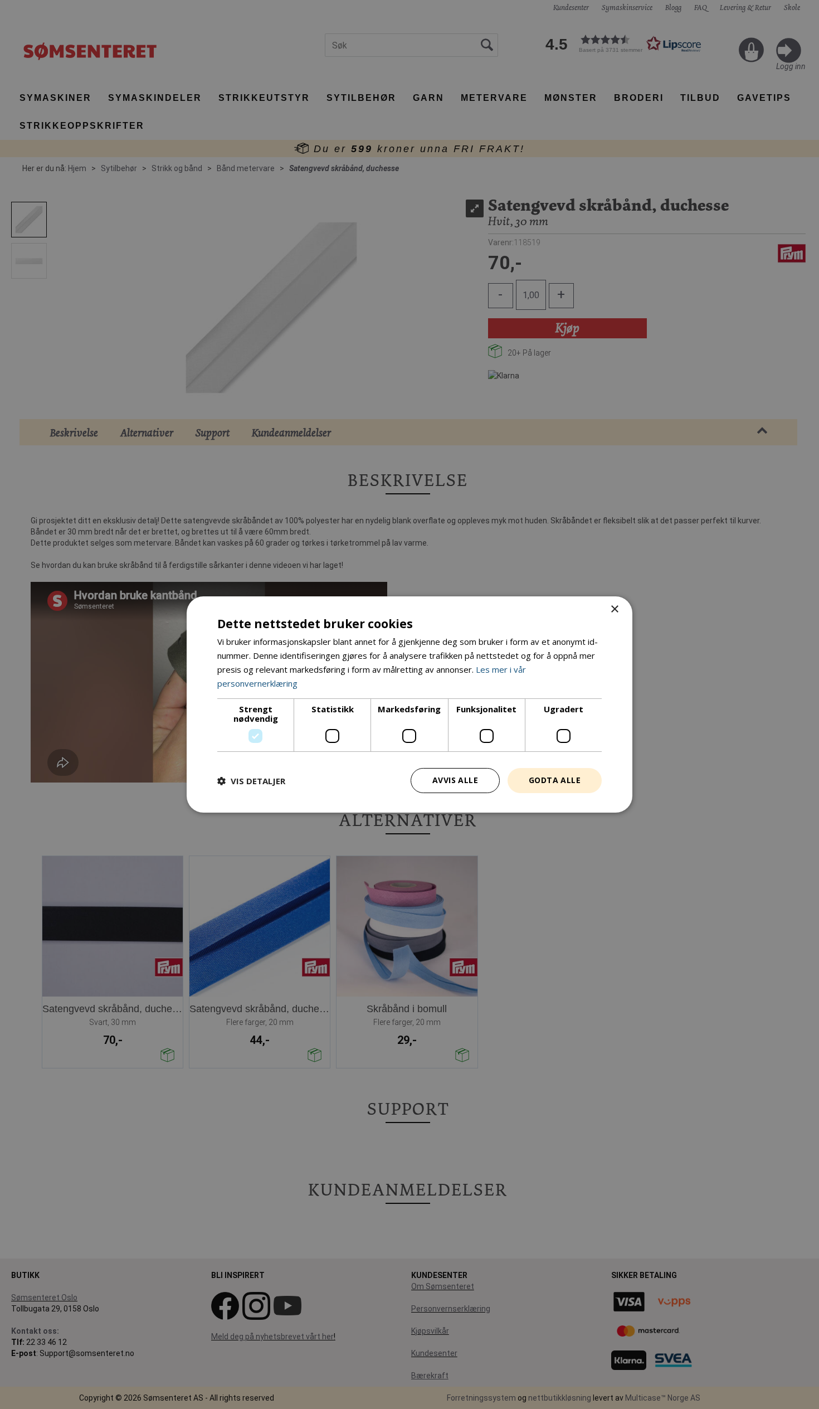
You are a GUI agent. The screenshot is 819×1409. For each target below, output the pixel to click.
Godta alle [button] (555, 780)
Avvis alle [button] (455, 780)
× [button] (614, 609)
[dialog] (409, 704)
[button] (251, 781)
